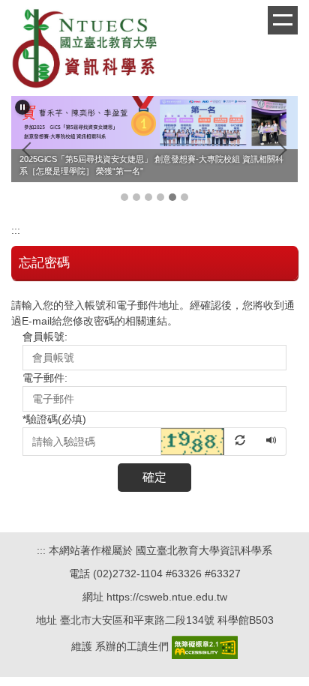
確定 (154, 477)
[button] (22, 107)
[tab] (124, 197)
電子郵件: (45, 378)
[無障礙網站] (205, 646)
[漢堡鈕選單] (283, 20)
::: (15, 230)
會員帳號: (45, 337)
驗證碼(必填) (54, 419)
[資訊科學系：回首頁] (86, 49)
